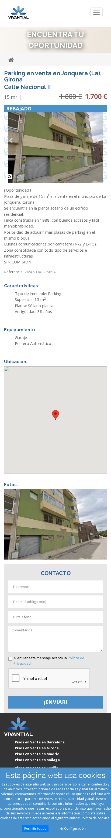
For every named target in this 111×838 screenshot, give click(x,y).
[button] (11, 140)
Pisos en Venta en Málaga (37, 759)
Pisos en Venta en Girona (37, 748)
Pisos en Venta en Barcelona (40, 742)
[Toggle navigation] (96, 12)
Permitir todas (35, 828)
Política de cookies (95, 818)
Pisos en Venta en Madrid (37, 753)
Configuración (74, 828)
